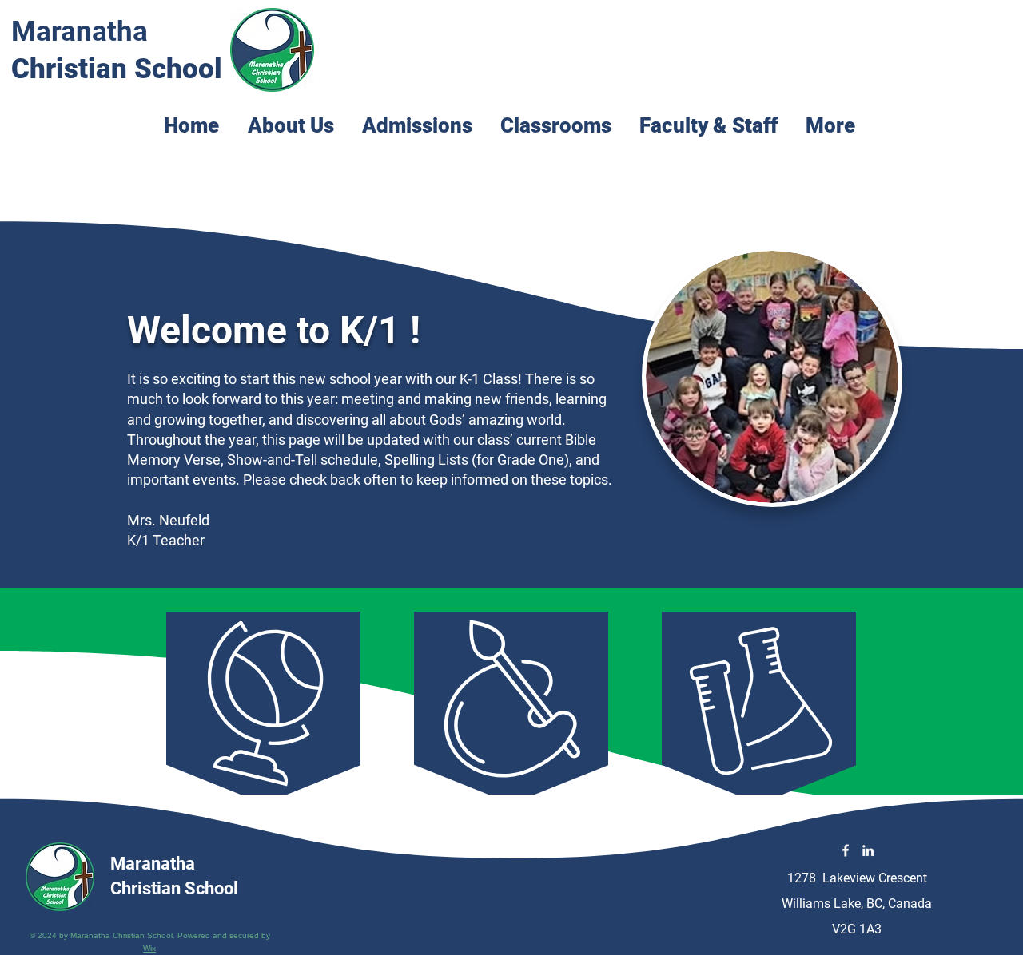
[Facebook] (846, 850)
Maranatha (79, 31)
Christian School (116, 69)
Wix (149, 948)
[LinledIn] (868, 850)
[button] (557, 121)
